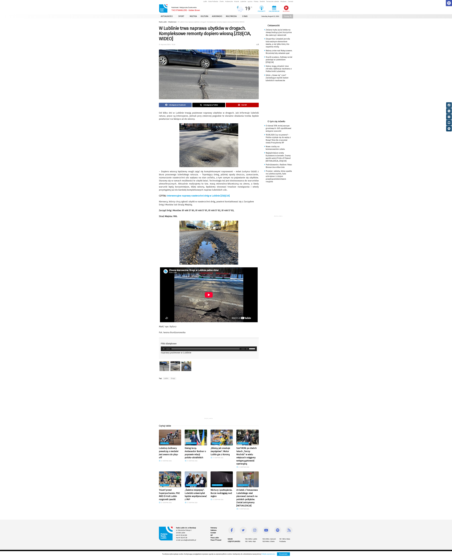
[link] (449, 3)
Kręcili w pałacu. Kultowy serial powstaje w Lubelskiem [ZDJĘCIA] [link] (279, 59)
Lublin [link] (205, 1)
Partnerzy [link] (214, 528)
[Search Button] (291, 16)
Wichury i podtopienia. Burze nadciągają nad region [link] (221, 493)
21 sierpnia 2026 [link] (166, 461)
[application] (209, 348)
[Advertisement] (209, 400)
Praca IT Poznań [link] (216, 540)
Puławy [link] (256, 1)
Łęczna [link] (250, 1)
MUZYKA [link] (193, 16)
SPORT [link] (181, 16)
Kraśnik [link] (236, 1)
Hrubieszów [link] (229, 1)
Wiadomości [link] (191, 443)
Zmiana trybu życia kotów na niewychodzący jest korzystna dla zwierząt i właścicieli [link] (279, 32)
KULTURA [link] (204, 16)
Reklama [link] (213, 530)
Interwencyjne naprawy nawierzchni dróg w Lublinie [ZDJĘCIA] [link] (198, 195)
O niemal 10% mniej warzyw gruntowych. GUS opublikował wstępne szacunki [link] (278, 128)
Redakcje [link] (164, 443)
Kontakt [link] (213, 533)
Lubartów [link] (243, 1)
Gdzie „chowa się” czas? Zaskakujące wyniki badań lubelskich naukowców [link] (277, 78)
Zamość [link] (290, 1)
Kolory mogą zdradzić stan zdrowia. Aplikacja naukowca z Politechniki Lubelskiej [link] (279, 69)
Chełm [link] (222, 1)
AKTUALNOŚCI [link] (167, 16)
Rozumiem (283, 554)
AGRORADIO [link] (217, 16)
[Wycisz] (247, 349)
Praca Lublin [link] (215, 538)
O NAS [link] (245, 16)
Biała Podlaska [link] (213, 1)
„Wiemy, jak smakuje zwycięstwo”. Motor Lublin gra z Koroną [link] (220, 451)
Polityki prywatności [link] (268, 554)
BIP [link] (212, 535)
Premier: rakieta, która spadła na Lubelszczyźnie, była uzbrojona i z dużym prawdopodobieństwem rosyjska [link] (279, 176)
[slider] (252, 348)
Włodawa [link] (283, 1)
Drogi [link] (173, 378)
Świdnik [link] (262, 1)
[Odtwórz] (164, 349)
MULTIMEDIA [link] (231, 16)
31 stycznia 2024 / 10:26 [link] (167, 44)
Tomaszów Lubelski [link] (272, 1)
